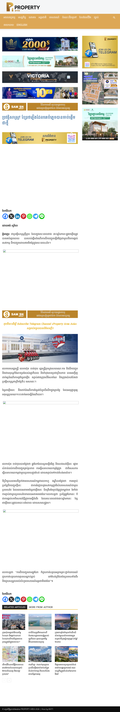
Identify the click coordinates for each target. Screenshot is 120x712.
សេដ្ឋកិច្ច (22, 17)
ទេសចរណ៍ (54, 17)
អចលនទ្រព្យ (9, 17)
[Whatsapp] (29, 216)
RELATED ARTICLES (14, 607)
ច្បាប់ (96, 17)
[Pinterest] (23, 216)
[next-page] (9, 680)
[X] (11, 216)
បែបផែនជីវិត (85, 17)
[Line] (42, 216)
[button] (114, 17)
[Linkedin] (17, 216)
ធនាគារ (32, 17)
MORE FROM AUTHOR (41, 607)
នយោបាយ (9, 25)
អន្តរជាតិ (42, 17)
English (22, 25)
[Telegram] (35, 216)
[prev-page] (4, 680)
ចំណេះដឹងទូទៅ (69, 17)
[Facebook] (5, 216)
